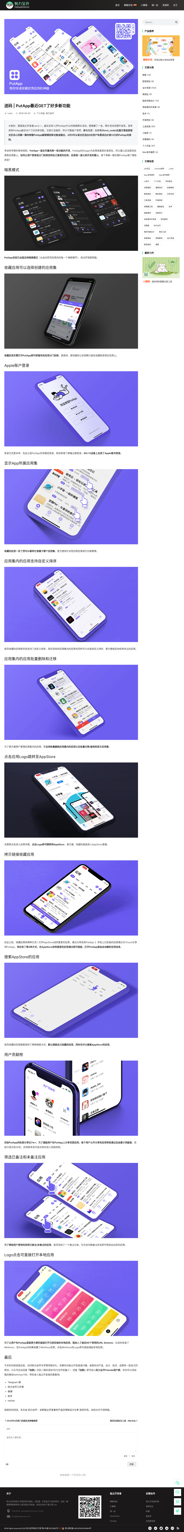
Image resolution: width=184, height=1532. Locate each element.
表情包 (145, 94)
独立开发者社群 (152, 1501)
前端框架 (170, 188)
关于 (175, 5)
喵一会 (155, 5)
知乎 (10, 1396)
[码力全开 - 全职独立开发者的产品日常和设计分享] (19, 5)
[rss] (178, 1528)
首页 (117, 5)
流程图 (146, 226)
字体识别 (170, 194)
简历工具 (162, 232)
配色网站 (146, 81)
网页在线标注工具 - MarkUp (123, 1420)
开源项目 (146, 120)
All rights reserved (13, 1528)
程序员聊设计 (148, 100)
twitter (11, 1400)
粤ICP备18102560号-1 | (52, 1528)
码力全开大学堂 (40, 1365)
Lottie (171, 169)
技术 (144, 113)
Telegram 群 (14, 1382)
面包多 (149, 1516)
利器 (148, 1511)
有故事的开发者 (149, 107)
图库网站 (147, 194)
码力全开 (50, 113)
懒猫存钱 (128, 5)
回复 (132, 1464)
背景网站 (147, 238)
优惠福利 (146, 139)
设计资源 (146, 88)
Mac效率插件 (149, 175)
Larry (10, 113)
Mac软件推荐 (148, 152)
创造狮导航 (150, 1521)
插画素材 (147, 213)
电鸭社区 (149, 1506)
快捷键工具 (148, 207)
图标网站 (159, 194)
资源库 (165, 5)
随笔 (144, 75)
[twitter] (161, 1528)
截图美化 (160, 207)
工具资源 (146, 126)
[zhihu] (150, 1528)
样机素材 (164, 219)
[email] (172, 1528)
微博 (10, 1391)
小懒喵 (144, 5)
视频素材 (159, 238)
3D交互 (147, 169)
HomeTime (114, 1516)
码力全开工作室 (16, 1386)
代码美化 (168, 181)
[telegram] (166, 1528)
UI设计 (146, 181)
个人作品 (41, 113)
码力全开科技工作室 (34, 1528)
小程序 (145, 133)
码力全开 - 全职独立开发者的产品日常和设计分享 (53, 1409)
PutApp (113, 1521)
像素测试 (159, 188)
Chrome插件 (159, 169)
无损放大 (159, 213)
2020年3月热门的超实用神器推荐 (22, 1420)
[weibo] (155, 1528)
